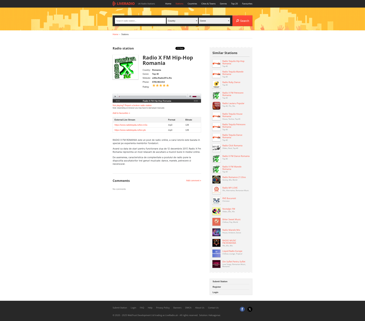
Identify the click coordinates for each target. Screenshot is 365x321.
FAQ (142, 307)
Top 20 (234, 3)
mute (189, 96)
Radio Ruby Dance (231, 82)
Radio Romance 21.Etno (234, 177)
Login (215, 292)
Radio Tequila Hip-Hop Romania (233, 62)
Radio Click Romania (232, 145)
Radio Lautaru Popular (233, 103)
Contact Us (213, 307)
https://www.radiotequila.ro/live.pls (130, 130)
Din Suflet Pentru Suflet (233, 261)
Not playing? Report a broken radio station (132, 105)
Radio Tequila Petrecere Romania (233, 125)
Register (217, 287)
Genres (223, 3)
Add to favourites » (121, 113)
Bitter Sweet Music (231, 219)
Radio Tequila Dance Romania (232, 136)
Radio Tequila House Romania (232, 115)
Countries (192, 3)
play (115, 96)
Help (150, 307)
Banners (177, 307)
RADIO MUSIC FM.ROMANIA (229, 241)
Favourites (247, 3)
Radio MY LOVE (230, 187)
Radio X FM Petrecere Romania (232, 94)
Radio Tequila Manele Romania (232, 72)
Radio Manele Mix (231, 229)
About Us (199, 307)
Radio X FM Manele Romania (231, 167)
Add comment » (193, 180)
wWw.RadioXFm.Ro (162, 78)
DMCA (188, 307)
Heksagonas (214, 315)
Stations (179, 3)
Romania (156, 70)
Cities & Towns (208, 3)
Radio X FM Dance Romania (236, 156)
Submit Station (220, 281)
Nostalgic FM (228, 208)
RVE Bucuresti (229, 198)
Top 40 (155, 74)
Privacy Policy (163, 307)
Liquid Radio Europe (232, 251)
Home (168, 3)
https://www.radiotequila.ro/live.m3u (130, 125)
